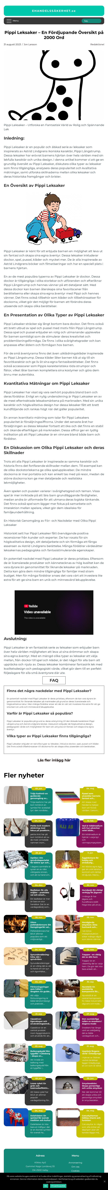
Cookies (75, 1170)
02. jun (90, 1078)
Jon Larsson (30, 44)
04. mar (39, 820)
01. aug (90, 1046)
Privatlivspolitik (58, 1186)
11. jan (90, 853)
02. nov (90, 949)
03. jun (38, 788)
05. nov (90, 917)
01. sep (38, 1014)
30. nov (90, 885)
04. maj (90, 788)
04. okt (38, 981)
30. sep (90, 981)
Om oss (75, 1166)
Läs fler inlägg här (54, 760)
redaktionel (97, 44)
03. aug (38, 1046)
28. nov (38, 917)
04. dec (38, 885)
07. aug (90, 1014)
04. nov (38, 949)
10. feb (90, 820)
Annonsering (75, 1162)
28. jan (38, 853)
